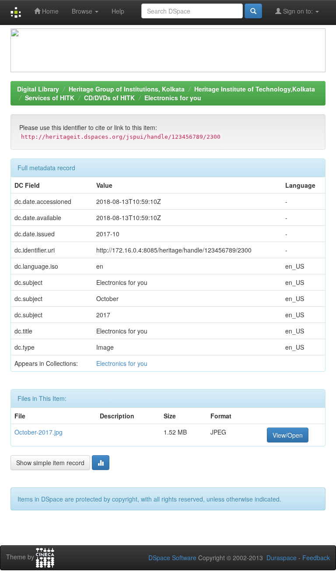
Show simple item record (50, 462)
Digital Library (38, 88)
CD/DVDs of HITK (109, 97)
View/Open (288, 435)
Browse (83, 11)
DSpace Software (172, 557)
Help (118, 11)
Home (49, 11)
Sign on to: (298, 11)
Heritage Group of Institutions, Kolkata (127, 88)
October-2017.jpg (38, 432)
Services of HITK (49, 97)
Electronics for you (172, 97)
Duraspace (281, 557)
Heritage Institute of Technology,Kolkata (254, 88)
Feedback (316, 557)
